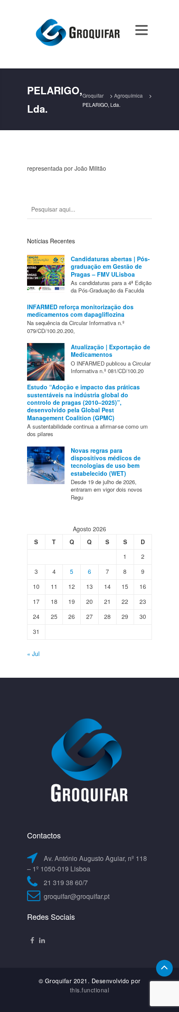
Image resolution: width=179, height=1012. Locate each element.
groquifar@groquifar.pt (76, 896)
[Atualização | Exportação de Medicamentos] (46, 362)
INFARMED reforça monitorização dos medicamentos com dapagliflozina (80, 310)
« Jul (33, 653)
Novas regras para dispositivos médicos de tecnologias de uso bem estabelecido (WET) (106, 461)
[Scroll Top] (164, 968)
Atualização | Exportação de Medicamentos (110, 350)
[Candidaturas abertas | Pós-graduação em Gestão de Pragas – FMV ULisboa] (46, 274)
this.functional (89, 990)
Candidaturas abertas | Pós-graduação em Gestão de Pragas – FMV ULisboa (110, 266)
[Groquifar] (77, 33)
